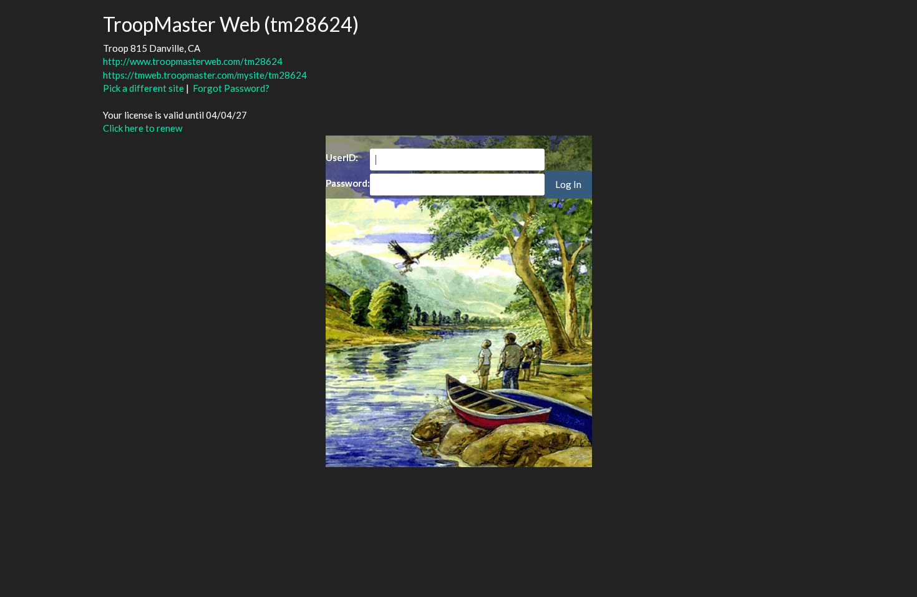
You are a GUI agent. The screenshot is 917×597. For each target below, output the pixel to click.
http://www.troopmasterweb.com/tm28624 (193, 61)
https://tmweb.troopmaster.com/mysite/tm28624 (205, 75)
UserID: (342, 157)
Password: (348, 183)
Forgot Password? (231, 88)
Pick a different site (143, 88)
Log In (568, 184)
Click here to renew (142, 128)
